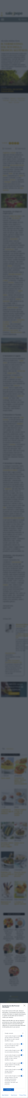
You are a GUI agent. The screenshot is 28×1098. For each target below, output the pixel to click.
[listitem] (14, 1033)
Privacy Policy (22, 1095)
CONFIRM (8, 1089)
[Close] (24, 1005)
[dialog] (14, 1050)
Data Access (14, 1095)
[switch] (22, 1036)
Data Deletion (5, 1095)
